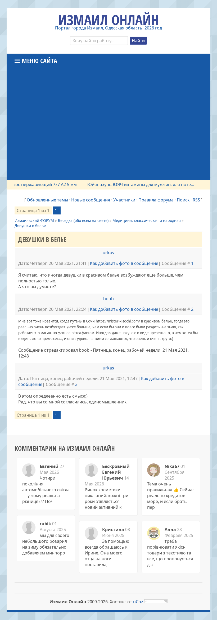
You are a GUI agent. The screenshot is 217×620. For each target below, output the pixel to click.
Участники (124, 200)
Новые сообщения (90, 200)
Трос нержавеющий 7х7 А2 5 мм (39, 184)
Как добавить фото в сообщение (124, 263)
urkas (108, 253)
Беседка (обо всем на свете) (83, 220)
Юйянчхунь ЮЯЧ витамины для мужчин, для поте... (135, 184)
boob (108, 299)
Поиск (183, 200)
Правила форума (156, 200)
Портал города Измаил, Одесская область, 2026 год (108, 28)
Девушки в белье (30, 225)
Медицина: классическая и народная (146, 220)
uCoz (138, 602)
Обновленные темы (47, 200)
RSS (196, 200)
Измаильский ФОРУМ (34, 220)
